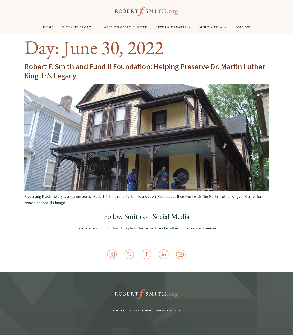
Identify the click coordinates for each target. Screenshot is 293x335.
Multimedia (210, 27)
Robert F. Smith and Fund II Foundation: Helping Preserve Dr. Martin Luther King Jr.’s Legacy (144, 71)
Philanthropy (76, 27)
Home (48, 27)
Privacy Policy (168, 310)
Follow (242, 27)
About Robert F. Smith (126, 27)
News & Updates (171, 27)
